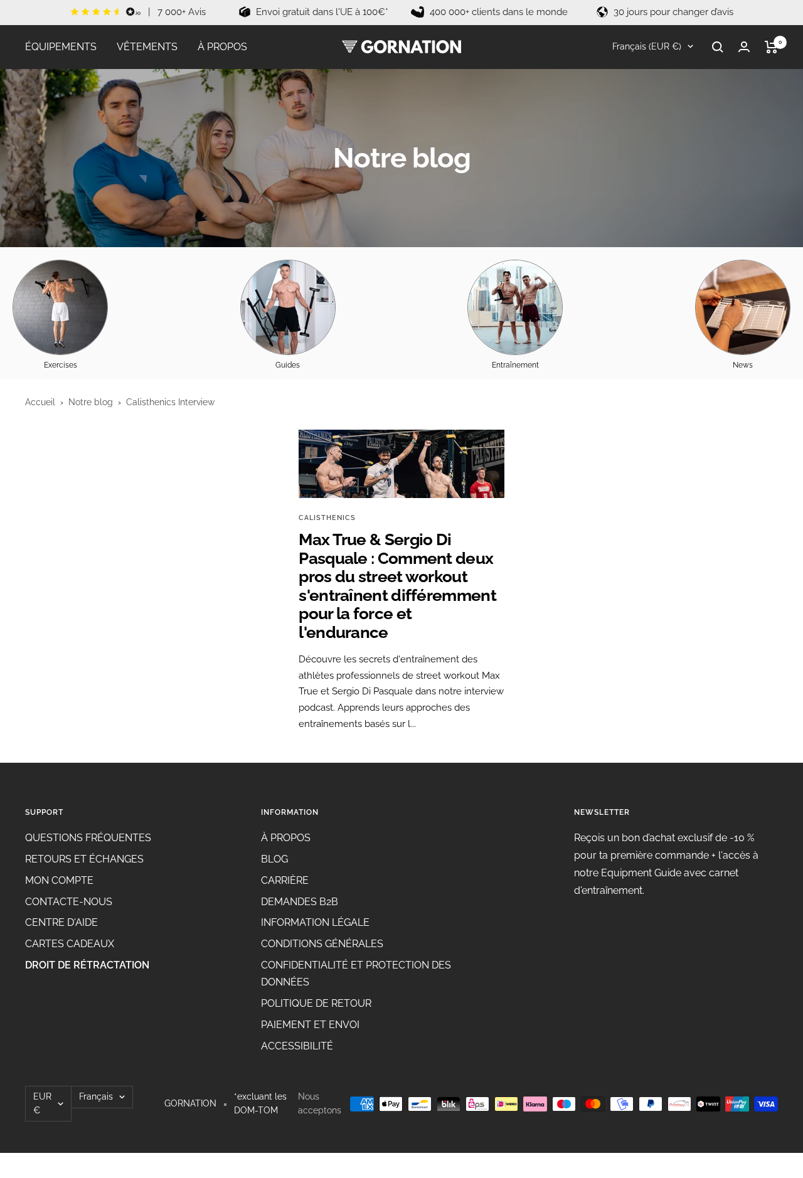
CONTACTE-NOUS (68, 902)
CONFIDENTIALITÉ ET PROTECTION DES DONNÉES (356, 974)
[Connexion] (744, 46)
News (743, 365)
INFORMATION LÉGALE (315, 922)
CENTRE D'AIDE (61, 922)
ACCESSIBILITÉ (297, 1046)
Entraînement (515, 365)
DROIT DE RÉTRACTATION (87, 965)
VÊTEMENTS (147, 47)
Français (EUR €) (645, 46)
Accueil (40, 402)
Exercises (60, 365)
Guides (287, 365)
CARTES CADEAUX (69, 944)
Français (96, 1096)
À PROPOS (222, 47)
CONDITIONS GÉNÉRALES (322, 944)
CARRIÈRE (285, 880)
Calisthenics (327, 518)
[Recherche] (717, 47)
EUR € (42, 1103)
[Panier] (771, 47)
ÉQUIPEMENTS (61, 47)
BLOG (274, 859)
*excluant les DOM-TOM (260, 1103)
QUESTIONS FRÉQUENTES (88, 838)
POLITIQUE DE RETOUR (316, 1003)
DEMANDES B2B (299, 902)
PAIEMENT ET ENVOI (310, 1025)
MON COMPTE (59, 880)
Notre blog (90, 402)
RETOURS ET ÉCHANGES (84, 859)
